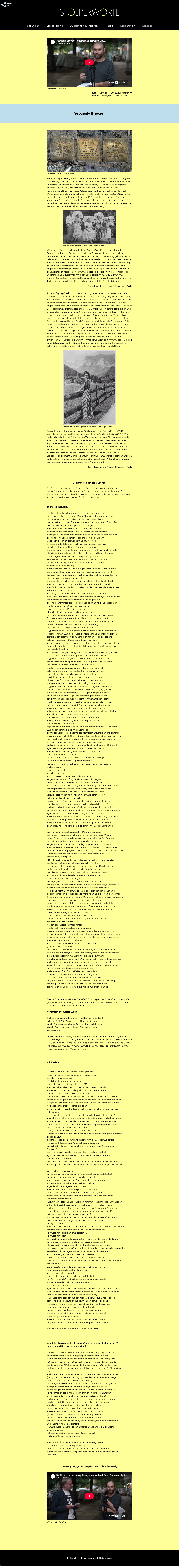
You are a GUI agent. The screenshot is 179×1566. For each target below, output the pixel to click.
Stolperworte (89, 12)
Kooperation (127, 25)
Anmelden (0, 1565)
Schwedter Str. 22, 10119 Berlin (114, 92)
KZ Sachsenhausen (81, 259)
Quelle (129, 286)
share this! (6, 5)
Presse (109, 25)
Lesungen (33, 25)
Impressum (88, 1558)
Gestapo (76, 256)
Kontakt (147, 25)
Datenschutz (105, 1558)
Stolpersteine (54, 25)
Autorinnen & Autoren (84, 25)
